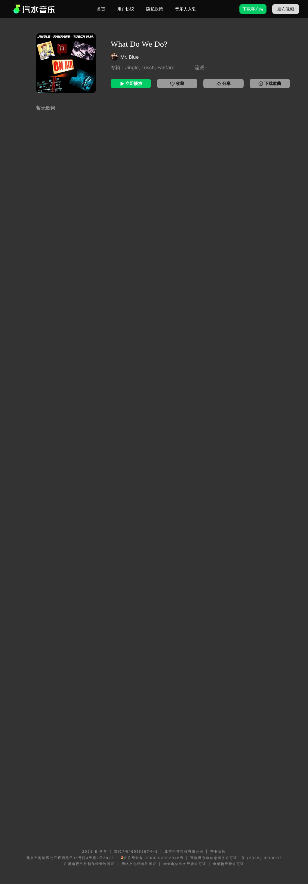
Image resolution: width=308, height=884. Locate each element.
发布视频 (285, 8)
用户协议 (125, 8)
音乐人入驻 (185, 8)
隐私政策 (154, 8)
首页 (101, 8)
